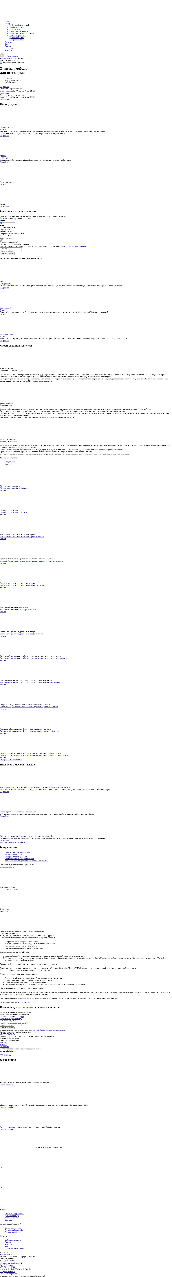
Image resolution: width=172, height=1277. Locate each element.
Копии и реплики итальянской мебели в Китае (18, 812)
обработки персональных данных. (72, 246)
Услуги (7, 23)
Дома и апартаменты (17, 36)
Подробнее (4, 87)
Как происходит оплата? (14, 854)
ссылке (47, 970)
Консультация (12, 56)
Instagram (10, 1051)
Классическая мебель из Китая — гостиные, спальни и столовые (26, 682)
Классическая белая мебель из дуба (14, 610)
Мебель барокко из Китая (10, 488)
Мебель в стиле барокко (10, 512)
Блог (6, 44)
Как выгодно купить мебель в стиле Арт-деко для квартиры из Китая (27, 836)
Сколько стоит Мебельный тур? (17, 852)
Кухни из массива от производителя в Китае (18, 585)
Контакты (9, 50)
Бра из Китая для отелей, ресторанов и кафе (17, 634)
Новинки (8, 464)
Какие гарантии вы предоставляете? (19, 859)
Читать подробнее (7, 1085)
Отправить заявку (7, 253)
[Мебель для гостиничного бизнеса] (17, 306)
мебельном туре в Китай (20, 1002)
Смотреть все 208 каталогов (11, 760)
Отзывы (8, 46)
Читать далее (5, 93)
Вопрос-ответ (10, 48)
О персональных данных (15, 1248)
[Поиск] (2, 55)
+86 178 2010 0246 (7, 1267)
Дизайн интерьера (16, 27)
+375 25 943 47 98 (7, 1261)
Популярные (10, 462)
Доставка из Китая (16, 38)
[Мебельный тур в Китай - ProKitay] (17, 125)
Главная (8, 21)
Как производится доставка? (16, 857)
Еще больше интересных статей (12, 842)
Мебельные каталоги (13, 1240)
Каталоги (8, 42)
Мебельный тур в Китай (19, 25)
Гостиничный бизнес (13, 1232)
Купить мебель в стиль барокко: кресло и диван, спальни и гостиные (28, 561)
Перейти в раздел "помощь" (11, 1019)
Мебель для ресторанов (18, 31)
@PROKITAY (5, 1055)
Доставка (8, 1220)
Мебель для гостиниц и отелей (21, 33)
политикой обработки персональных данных (48, 1030)
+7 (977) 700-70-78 (7, 58)
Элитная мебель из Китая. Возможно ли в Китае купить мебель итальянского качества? (35, 787)
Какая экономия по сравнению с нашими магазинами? (26, 861)
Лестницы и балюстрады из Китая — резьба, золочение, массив (25, 731)
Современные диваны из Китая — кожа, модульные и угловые (25, 707)
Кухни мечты (14, 29)
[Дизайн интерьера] (17, 154)
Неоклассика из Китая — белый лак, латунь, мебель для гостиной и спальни (31, 755)
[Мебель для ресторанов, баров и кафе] (17, 332)
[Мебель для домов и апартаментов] (17, 279)
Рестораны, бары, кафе (14, 1230)
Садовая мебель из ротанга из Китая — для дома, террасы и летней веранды (30, 658)
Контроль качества (16, 40)
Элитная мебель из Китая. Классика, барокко (18, 537)
